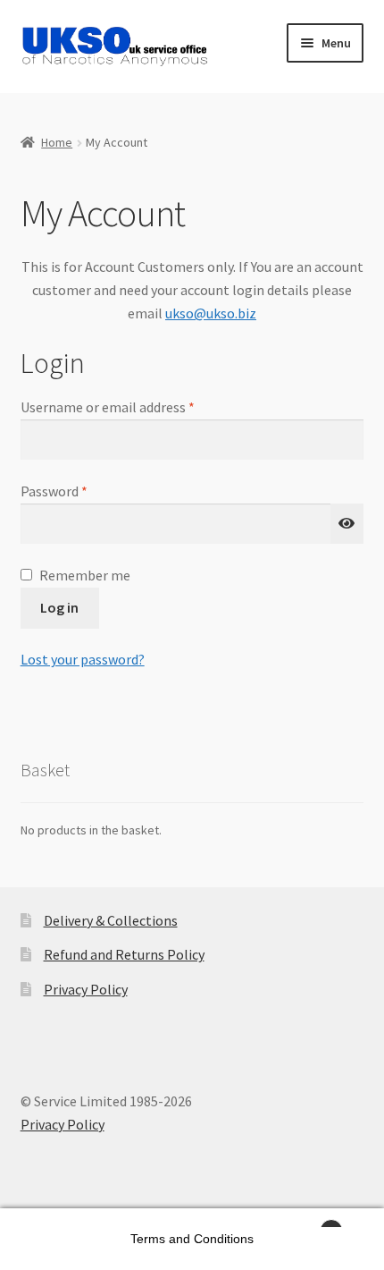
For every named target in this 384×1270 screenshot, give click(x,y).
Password (80, 490)
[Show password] (347, 524)
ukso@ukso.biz (210, 313)
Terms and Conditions (192, 1239)
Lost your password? (83, 659)
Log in (59, 607)
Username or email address (134, 406)
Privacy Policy (86, 989)
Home (56, 142)
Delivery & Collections (111, 920)
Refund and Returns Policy (124, 954)
